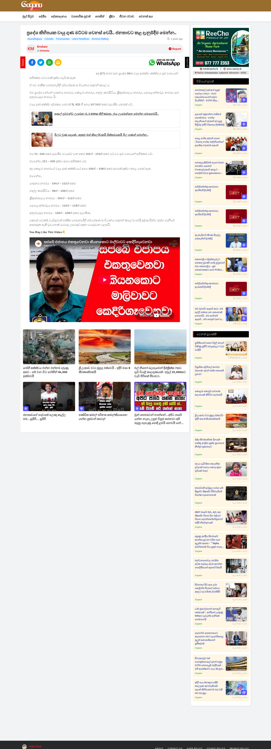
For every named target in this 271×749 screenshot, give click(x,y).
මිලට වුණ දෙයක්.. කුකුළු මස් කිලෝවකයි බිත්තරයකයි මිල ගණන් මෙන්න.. (101, 135)
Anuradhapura (34, 38)
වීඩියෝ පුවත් (205, 81)
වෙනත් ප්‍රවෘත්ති (206, 334)
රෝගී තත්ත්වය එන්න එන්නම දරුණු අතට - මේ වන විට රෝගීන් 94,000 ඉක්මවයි (45, 372)
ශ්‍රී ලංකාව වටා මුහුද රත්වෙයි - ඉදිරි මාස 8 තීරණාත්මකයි (104, 370)
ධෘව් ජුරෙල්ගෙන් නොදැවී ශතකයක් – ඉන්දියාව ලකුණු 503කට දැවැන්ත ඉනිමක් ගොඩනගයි (209, 614)
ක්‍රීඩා (112, 16)
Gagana (198, 105)
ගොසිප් (99, 16)
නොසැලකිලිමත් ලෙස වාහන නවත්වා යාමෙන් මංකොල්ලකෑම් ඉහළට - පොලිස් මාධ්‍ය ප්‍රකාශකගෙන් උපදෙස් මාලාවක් (209, 168)
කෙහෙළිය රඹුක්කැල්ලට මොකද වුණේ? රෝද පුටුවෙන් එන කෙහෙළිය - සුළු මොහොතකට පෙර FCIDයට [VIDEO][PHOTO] (210, 265)
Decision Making (100, 38)
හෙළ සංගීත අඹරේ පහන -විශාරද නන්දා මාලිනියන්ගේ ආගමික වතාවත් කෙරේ (209, 142)
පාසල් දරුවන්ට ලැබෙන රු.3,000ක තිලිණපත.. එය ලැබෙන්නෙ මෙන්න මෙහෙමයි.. (106, 114)
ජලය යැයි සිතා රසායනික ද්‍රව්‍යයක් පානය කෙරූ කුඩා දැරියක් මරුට (208, 467)
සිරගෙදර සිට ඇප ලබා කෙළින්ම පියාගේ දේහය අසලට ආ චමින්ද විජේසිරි (207, 588)
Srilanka (44, 50)
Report (176, 49)
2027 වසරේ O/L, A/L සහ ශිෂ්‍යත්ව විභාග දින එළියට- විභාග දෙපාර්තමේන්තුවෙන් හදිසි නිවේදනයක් (209, 517)
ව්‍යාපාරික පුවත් (81, 16)
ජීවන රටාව (126, 16)
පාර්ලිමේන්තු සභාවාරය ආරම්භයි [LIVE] (206, 188)
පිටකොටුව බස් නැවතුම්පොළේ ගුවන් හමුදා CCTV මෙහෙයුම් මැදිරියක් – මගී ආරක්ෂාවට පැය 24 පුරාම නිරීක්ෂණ (209, 664)
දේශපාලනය (59, 16)
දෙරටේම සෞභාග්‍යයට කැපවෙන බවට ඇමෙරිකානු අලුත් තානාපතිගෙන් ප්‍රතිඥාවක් (209, 638)
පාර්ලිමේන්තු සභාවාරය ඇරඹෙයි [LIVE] (206, 285)
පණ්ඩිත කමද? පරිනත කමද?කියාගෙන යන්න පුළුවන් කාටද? (103, 417)
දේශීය (42, 16)
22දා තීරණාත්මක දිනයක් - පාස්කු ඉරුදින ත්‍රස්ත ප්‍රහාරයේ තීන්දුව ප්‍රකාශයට (209, 443)
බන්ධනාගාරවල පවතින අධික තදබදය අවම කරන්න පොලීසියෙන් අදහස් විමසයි (208, 564)
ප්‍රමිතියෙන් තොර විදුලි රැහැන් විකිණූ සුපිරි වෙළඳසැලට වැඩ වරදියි (209, 346)
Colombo (49, 38)
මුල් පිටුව (28, 16)
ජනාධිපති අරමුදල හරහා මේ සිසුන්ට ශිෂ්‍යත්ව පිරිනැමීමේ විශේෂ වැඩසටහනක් (209, 492)
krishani (42, 47)
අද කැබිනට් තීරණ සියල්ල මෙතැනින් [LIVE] (208, 237)
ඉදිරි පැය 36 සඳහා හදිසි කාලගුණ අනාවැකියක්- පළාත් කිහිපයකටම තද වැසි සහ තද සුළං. (209, 688)
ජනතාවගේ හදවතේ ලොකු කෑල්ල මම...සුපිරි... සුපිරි (44, 417)
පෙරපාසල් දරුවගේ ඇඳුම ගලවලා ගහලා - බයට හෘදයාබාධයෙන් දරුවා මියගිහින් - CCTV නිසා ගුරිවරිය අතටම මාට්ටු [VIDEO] (207, 95)
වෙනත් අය (146, 16)
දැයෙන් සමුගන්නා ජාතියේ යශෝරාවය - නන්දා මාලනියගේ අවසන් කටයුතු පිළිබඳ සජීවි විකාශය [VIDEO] (209, 119)
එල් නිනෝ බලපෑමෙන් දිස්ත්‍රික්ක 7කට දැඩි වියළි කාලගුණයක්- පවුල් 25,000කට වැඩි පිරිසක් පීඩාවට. (160, 372)
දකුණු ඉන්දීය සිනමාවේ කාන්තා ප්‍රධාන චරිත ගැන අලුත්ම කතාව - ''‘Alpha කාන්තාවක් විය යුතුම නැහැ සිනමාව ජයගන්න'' (208, 542)
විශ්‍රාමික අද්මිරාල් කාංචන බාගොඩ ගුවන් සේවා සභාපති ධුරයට (209, 371)
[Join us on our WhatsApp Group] (164, 62)
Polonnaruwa (63, 38)
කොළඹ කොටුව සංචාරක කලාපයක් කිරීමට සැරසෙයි (208, 393)
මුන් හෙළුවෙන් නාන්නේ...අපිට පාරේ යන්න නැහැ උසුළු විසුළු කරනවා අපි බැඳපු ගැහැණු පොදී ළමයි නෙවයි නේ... (159, 419)
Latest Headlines (80, 38)
